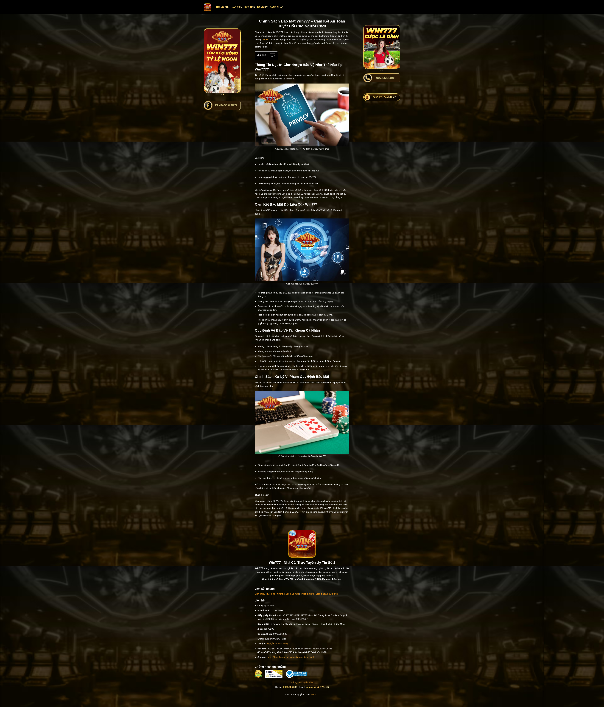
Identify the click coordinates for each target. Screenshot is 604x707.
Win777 (315, 694)
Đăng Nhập (276, 7)
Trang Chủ (222, 7)
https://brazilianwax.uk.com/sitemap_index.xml (291, 657)
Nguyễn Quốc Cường (277, 643)
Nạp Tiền (237, 7)
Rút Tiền (249, 7)
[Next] (236, 60)
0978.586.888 (290, 687)
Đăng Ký (262, 7)
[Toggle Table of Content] (270, 56)
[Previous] (208, 60)
